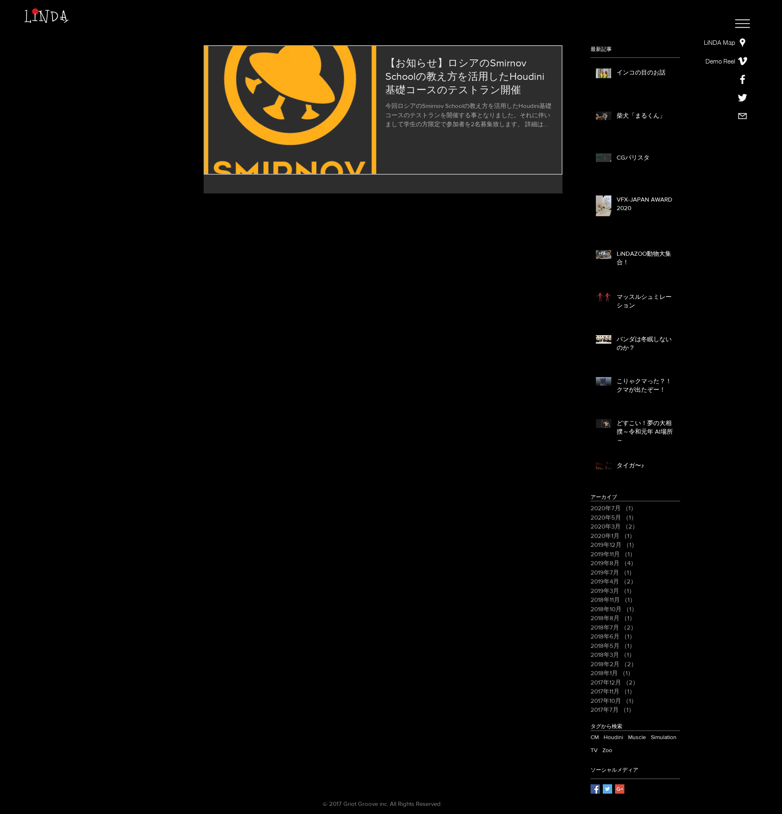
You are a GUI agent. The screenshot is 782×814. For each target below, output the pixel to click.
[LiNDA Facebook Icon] (742, 79)
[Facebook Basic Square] (595, 789)
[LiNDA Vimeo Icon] (742, 61)
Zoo (607, 750)
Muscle (637, 737)
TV (594, 750)
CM (595, 737)
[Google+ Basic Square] (619, 789)
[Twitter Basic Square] (607, 789)
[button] (742, 23)
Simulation (664, 737)
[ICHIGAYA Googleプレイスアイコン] (742, 43)
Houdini (613, 737)
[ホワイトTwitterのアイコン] (742, 98)
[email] (742, 116)
